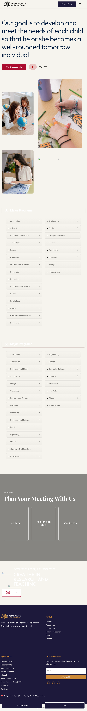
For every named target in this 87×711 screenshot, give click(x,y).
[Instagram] (53, 683)
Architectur (53, 250)
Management (54, 272)
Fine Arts (53, 257)
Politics (13, 293)
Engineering (54, 221)
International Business (19, 264)
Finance (52, 243)
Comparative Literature (20, 315)
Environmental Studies (19, 235)
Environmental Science (20, 286)
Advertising (15, 228)
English (52, 228)
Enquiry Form (67, 4)
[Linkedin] (58, 683)
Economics (14, 272)
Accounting (15, 221)
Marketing (14, 279)
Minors (13, 308)
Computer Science (57, 235)
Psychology (15, 301)
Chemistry (14, 257)
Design (13, 250)
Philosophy (15, 323)
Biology (52, 264)
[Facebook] (48, 683)
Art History (15, 243)
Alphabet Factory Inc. (37, 696)
